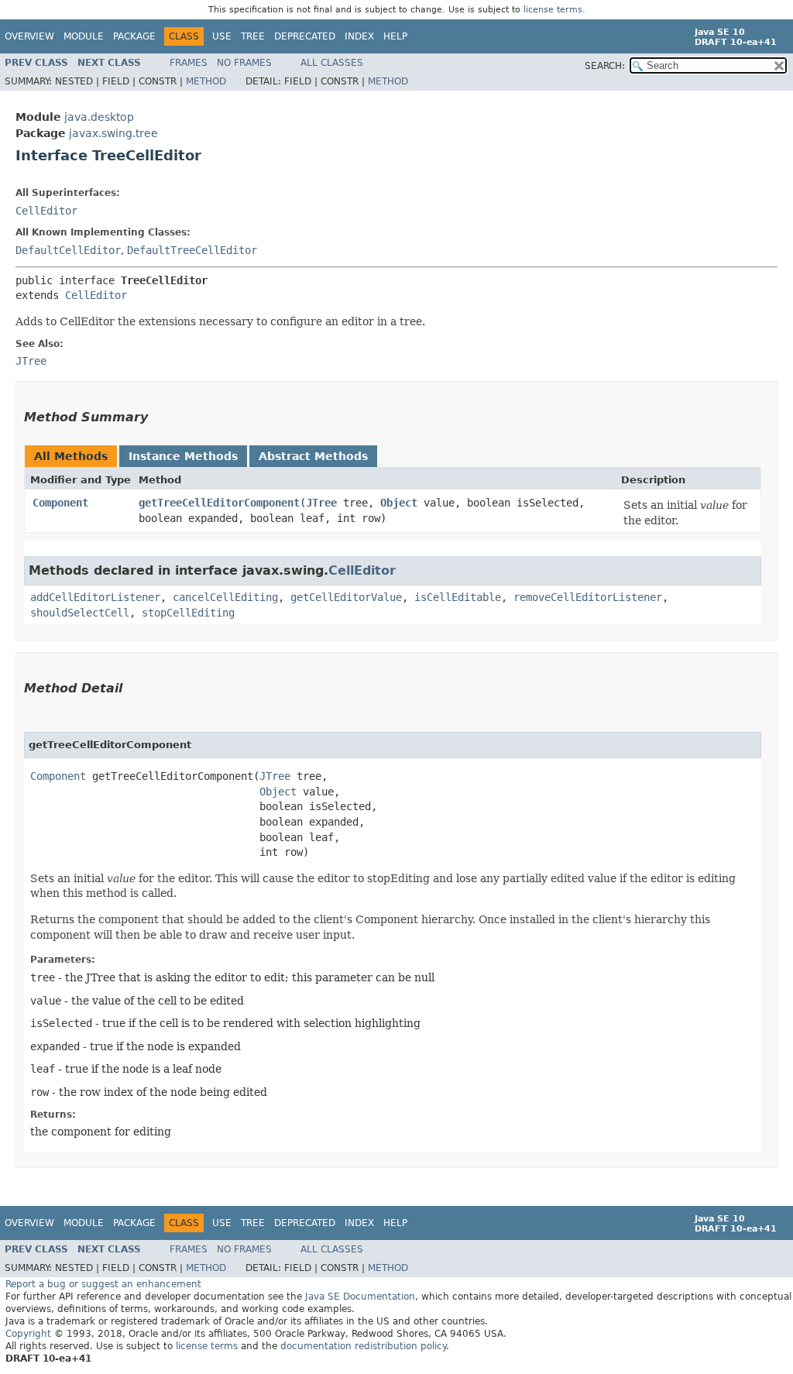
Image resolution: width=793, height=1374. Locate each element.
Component (60, 502)
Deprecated (304, 36)
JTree (321, 502)
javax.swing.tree (113, 133)
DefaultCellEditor (68, 250)
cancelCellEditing (225, 597)
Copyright (28, 1333)
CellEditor (46, 210)
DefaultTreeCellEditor (192, 250)
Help (395, 36)
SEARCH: (605, 65)
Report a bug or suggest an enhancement (103, 1284)
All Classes (331, 62)
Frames (189, 62)
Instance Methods (183, 456)
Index (359, 36)
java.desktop (99, 117)
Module (84, 36)
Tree (253, 36)
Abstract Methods (313, 456)
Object (398, 502)
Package (134, 36)
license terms (553, 10)
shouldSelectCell (79, 612)
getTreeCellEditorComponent (219, 502)
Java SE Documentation (360, 1296)
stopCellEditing (188, 612)
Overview (29, 36)
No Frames (244, 62)
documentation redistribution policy (363, 1346)
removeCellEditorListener (587, 597)
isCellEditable (457, 597)
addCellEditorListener (95, 597)
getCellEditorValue (346, 597)
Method (206, 81)
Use (222, 36)
